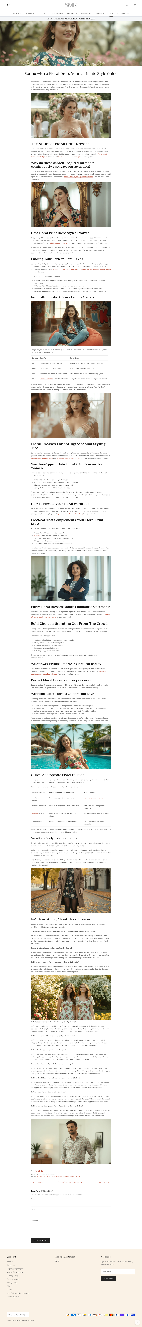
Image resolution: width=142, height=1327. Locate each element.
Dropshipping (100, 13)
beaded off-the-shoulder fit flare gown (96, 269)
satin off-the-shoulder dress (42, 458)
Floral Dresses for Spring (54, 1176)
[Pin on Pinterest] (42, 1171)
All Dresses (17, 13)
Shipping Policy (12, 1276)
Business (35, 813)
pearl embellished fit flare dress (70, 514)
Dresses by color (13, 1297)
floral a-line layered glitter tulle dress (78, 177)
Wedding (38, 693)
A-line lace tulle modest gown (65, 269)
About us (10, 1262)
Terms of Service (13, 1279)
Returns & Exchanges (15, 1272)
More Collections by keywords (18, 1293)
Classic (37, 535)
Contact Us (11, 1265)
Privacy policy (12, 1283)
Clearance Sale (86, 13)
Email (33, 1210)
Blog (111, 13)
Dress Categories (57, 13)
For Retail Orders (123, 13)
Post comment (40, 1241)
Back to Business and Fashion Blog (71, 1182)
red (88, 1071)
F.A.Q (9, 1286)
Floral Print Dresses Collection (71, 1176)
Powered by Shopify (28, 1320)
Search (9, 1290)
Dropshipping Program (15, 1269)
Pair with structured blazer (94, 798)
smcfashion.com (16, 1320)
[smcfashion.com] (71, 5)
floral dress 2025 (41, 1176)
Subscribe (108, 1279)
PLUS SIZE (43, 13)
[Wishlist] (127, 5)
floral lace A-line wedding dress (70, 157)
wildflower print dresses (58, 243)
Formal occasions (46, 379)
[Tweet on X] (36, 1171)
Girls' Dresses (72, 13)
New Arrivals (30, 13)
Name (33, 1199)
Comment (34, 1220)
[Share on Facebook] (39, 1171)
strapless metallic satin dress (68, 458)
